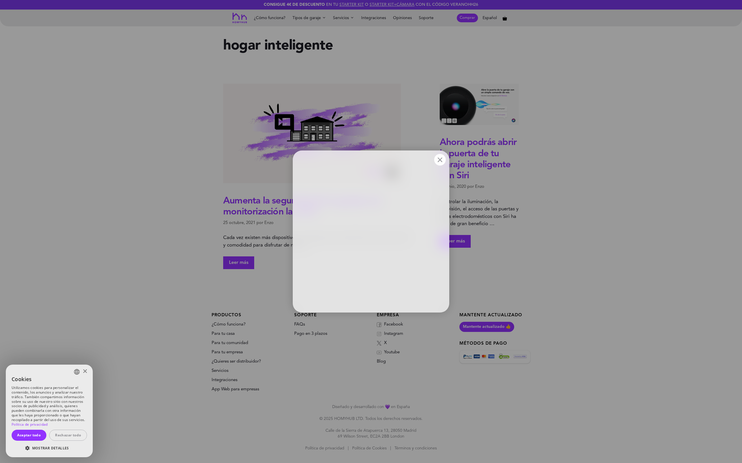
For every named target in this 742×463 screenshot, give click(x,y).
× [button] (85, 371)
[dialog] (49, 411)
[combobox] (77, 372)
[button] (49, 447)
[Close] (440, 160)
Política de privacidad (30, 424)
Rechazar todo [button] (68, 435)
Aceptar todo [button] (29, 435)
